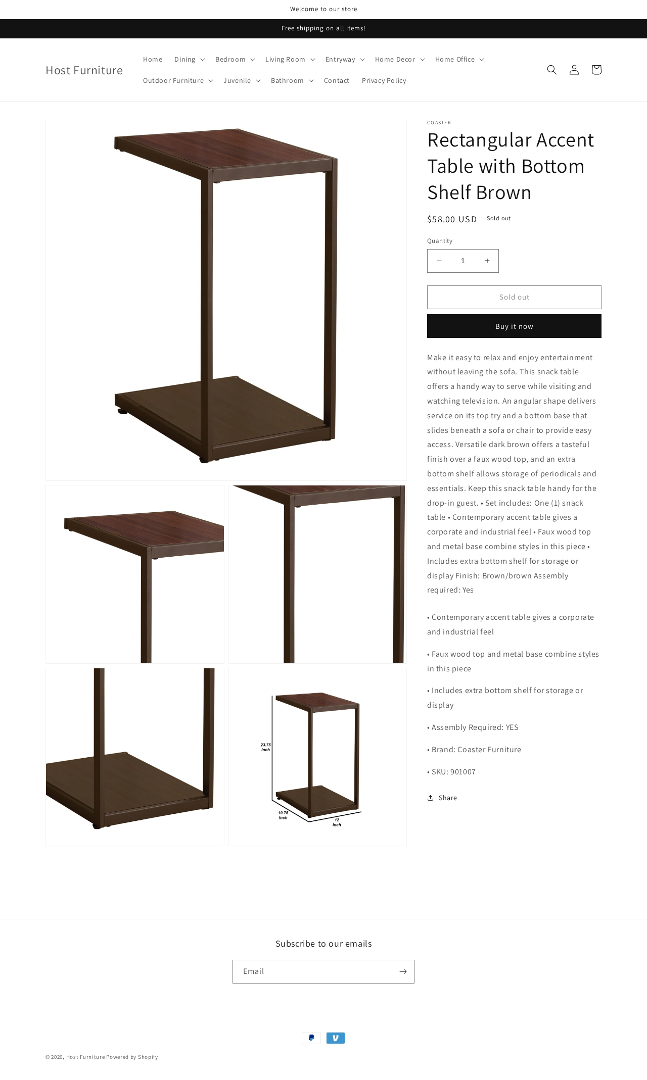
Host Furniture (85, 1056)
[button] (188, 59)
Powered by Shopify (132, 1056)
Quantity (439, 240)
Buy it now (514, 326)
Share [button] (448, 797)
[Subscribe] (403, 972)
